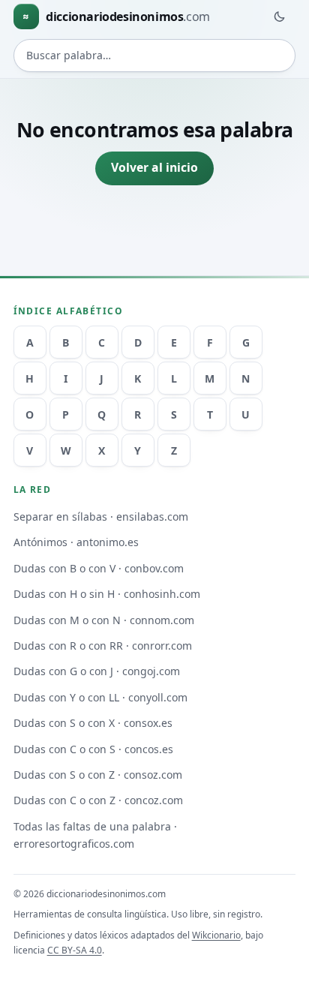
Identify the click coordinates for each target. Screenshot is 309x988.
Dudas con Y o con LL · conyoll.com (101, 697)
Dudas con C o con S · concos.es (93, 749)
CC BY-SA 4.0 (74, 950)
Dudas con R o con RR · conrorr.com (103, 645)
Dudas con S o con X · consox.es (93, 723)
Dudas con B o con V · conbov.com (99, 568)
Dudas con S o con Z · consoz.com (98, 774)
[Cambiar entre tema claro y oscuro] (279, 16)
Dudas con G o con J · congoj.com (97, 671)
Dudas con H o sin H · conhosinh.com (107, 594)
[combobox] (155, 55)
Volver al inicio (154, 167)
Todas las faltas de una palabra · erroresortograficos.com (95, 835)
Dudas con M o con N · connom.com (104, 620)
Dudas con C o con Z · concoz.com (98, 800)
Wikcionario (216, 935)
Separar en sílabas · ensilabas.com (101, 516)
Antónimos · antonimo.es (76, 542)
